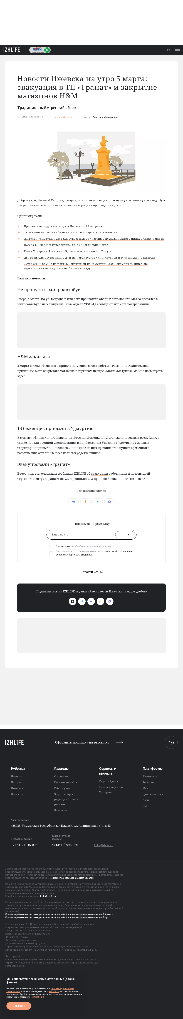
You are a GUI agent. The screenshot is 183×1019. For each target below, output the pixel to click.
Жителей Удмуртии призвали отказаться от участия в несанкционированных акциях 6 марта (94, 238)
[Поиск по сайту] (168, 50)
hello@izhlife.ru (103, 845)
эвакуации (99, 473)
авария (104, 299)
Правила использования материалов (73, 878)
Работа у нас (62, 788)
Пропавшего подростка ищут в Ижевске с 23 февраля (63, 226)
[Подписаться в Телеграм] (82, 601)
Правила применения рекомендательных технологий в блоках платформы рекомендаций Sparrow (59, 914)
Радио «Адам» (108, 781)
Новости (16, 776)
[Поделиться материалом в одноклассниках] (85, 501)
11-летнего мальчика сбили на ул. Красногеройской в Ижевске (71, 232)
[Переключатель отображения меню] (177, 50)
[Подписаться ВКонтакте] (91, 601)
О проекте (61, 776)
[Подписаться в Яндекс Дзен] (72, 601)
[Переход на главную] (11, 50)
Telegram (149, 782)
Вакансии (60, 810)
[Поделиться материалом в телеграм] (97, 501)
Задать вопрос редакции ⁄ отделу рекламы (66, 799)
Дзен (146, 800)
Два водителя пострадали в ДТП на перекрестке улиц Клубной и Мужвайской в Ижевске (90, 257)
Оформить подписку (82, 742)
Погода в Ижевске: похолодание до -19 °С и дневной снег (66, 245)
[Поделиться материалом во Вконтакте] (73, 501)
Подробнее (37, 996)
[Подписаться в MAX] (109, 601)
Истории (17, 782)
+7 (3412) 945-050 (65, 845)
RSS (145, 805)
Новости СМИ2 (91, 572)
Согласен (19, 1006)
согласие (66, 546)
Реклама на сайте (65, 782)
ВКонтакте (150, 776)
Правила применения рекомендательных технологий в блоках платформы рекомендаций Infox (57, 918)
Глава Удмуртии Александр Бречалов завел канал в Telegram (69, 251)
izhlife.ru (54, 991)
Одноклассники (153, 794)
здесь (21, 376)
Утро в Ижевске (64, 117)
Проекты (17, 794)
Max (145, 788)
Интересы (17, 788)
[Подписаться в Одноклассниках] (100, 601)
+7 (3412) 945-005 (24, 845)
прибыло (43, 448)
